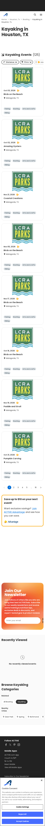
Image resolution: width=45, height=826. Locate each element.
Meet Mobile (9, 764)
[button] (26, 62)
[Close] (41, 780)
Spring (21, 717)
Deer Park (9, 717)
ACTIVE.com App (11, 755)
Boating (26, 19)
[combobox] (10, 62)
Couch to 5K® (10, 758)
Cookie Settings (22, 807)
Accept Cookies (22, 821)
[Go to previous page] (4, 487)
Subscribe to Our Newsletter (16, 776)
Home (4, 19)
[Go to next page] (41, 487)
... (31, 487)
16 (35, 487)
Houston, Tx (15, 19)
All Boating (8, 701)
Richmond (34, 717)
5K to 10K (8, 761)
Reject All (22, 814)
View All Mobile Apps (13, 767)
